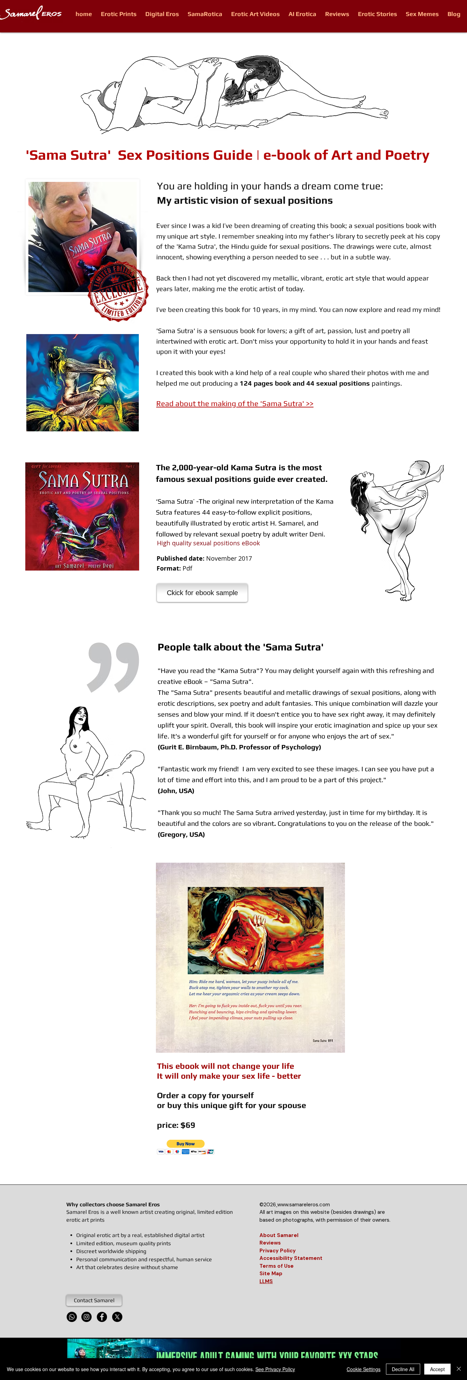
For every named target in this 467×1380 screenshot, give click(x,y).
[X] (117, 1317)
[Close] (459, 1369)
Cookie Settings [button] (364, 1369)
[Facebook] (102, 1317)
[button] (250, 958)
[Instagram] (86, 1317)
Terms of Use (276, 1266)
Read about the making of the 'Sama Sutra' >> (234, 403)
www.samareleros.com (303, 1204)
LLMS (266, 1281)
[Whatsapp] (72, 1317)
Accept (437, 1369)
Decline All (403, 1369)
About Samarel (278, 1235)
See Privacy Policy (275, 1369)
